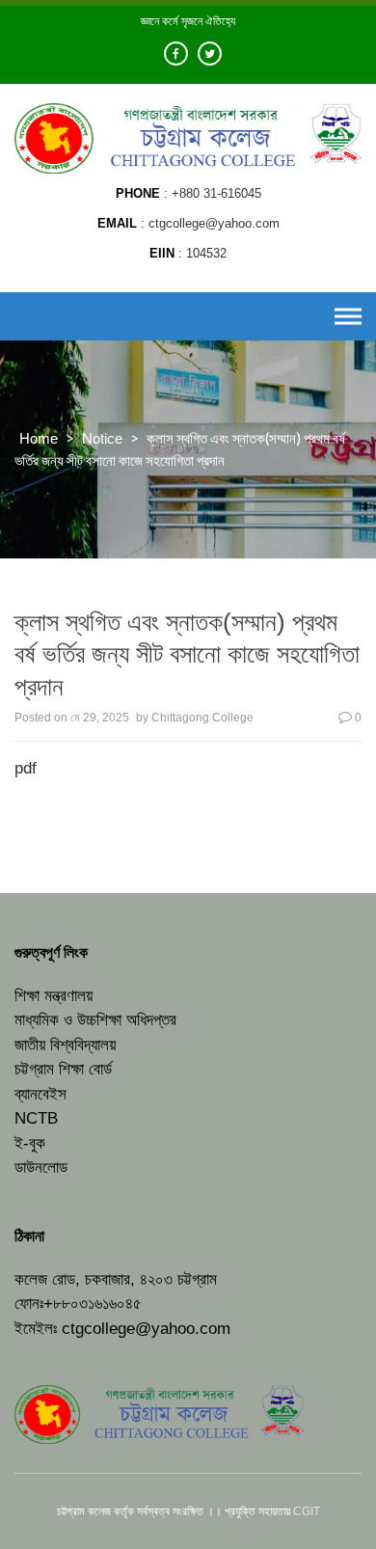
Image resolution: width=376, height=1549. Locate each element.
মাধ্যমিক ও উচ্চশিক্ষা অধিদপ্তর (95, 1020)
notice (102, 438)
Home (38, 438)
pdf (25, 768)
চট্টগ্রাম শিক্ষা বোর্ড (63, 1069)
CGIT (306, 1511)
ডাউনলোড (40, 1167)
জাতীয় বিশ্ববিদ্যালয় (65, 1045)
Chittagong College (202, 717)
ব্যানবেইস (40, 1094)
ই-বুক (29, 1143)
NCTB (36, 1118)
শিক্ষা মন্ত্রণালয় (53, 996)
